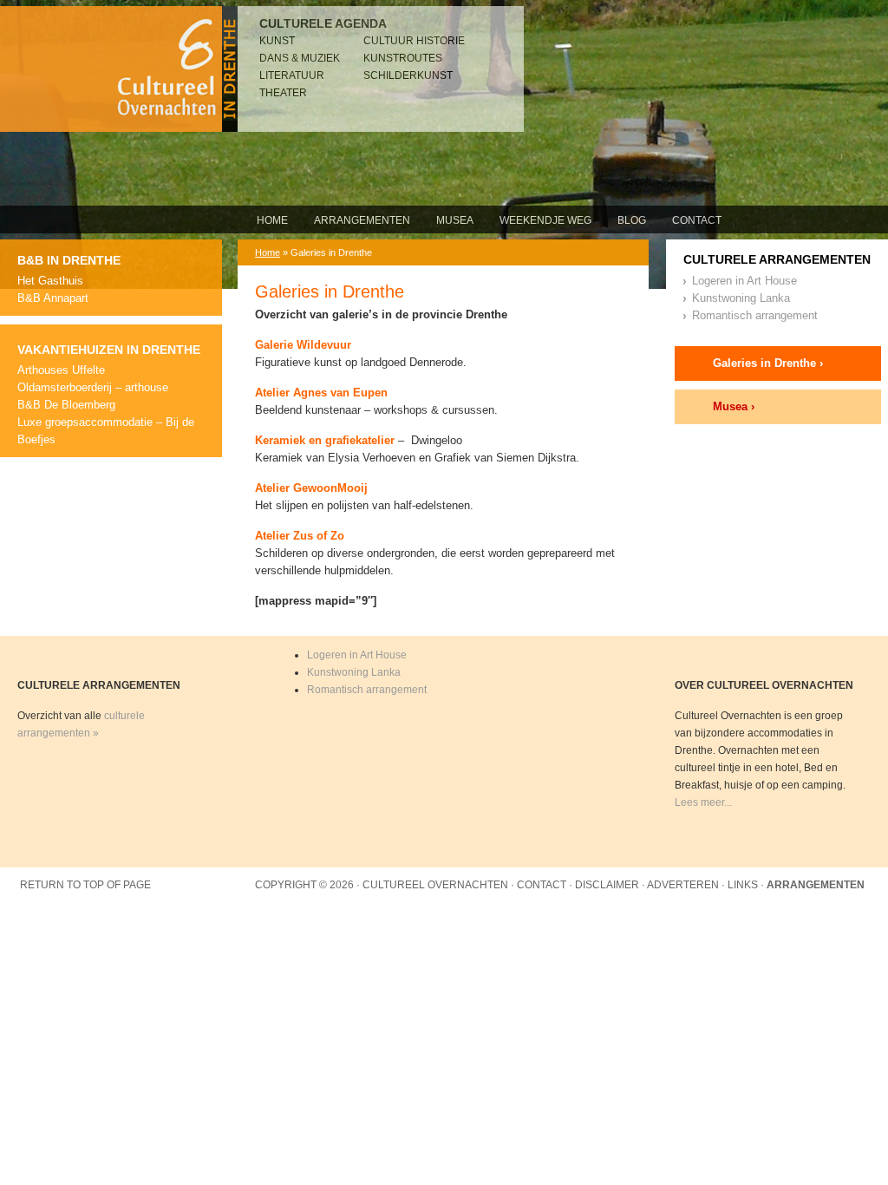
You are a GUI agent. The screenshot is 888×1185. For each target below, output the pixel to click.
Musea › (733, 406)
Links (743, 885)
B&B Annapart (52, 297)
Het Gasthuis (50, 280)
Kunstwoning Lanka (741, 297)
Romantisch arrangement (755, 315)
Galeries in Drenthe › (768, 363)
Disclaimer (607, 885)
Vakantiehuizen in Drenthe (108, 350)
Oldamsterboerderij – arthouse (92, 387)
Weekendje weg (545, 220)
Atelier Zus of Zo (299, 535)
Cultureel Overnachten (119, 69)
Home (272, 220)
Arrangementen (362, 220)
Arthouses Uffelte (61, 369)
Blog (631, 220)
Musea (454, 220)
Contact (697, 220)
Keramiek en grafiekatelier (325, 440)
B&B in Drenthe (69, 260)
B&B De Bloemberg (66, 404)
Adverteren (683, 885)
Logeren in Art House (744, 280)
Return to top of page (85, 885)
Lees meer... (703, 802)
